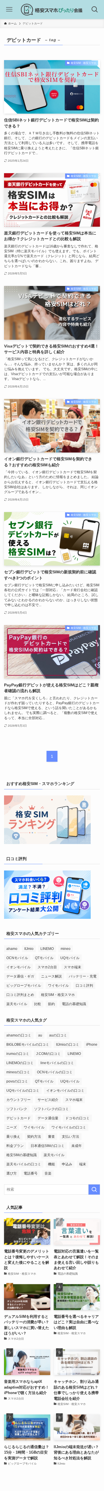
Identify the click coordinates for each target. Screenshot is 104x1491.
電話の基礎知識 (74, 1004)
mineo (65, 949)
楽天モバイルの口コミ (23, 1164)
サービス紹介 (48, 1100)
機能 (51, 1164)
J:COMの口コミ (48, 1054)
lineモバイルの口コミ (57, 1063)
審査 (51, 1137)
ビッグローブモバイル (23, 986)
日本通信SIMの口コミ (47, 1146)
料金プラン (15, 1146)
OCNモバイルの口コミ (55, 1072)
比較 (37, 1004)
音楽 (47, 1173)
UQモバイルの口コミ (22, 1091)
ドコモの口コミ (77, 1118)
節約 (51, 1004)
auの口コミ (58, 1035)
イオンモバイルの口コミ (65, 1091)
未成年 (76, 1146)
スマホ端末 (72, 967)
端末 (82, 1164)
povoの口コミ (17, 1081)
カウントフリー (18, 1100)
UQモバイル (69, 958)
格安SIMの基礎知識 (21, 1155)
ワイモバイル (58, 986)
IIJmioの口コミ (67, 1045)
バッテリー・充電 (82, 976)
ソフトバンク (16, 1109)
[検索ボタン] (95, 9)
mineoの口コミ (18, 1072)
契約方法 (34, 1137)
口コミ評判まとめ (20, 995)
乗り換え (13, 1137)
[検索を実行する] (94, 1189)
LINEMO (47, 949)
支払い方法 (70, 1137)
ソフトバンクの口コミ (51, 1109)
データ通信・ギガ (20, 976)
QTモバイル (44, 958)
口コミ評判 (84, 986)
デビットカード (18, 1118)
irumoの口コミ (17, 1054)
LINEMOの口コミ (20, 1063)
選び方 (11, 1173)
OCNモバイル (17, 958)
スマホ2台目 (47, 967)
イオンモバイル (18, 967)
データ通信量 (48, 1118)
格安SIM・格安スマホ (58, 995)
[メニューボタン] (9, 9)
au (40, 1035)
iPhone (91, 1045)
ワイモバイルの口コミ (68, 1127)
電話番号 (31, 1173)
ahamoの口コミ (18, 1035)
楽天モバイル (16, 1004)
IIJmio (29, 949)
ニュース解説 (51, 976)
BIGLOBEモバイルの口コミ (27, 1045)
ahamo (11, 949)
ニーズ (11, 1127)
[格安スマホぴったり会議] (52, 9)
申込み (67, 1164)
